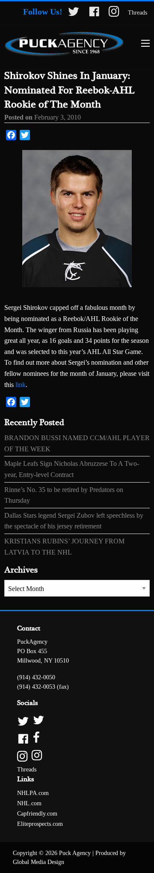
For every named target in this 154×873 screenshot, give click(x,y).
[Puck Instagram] (77, 756)
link (20, 384)
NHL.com (29, 803)
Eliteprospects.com (40, 824)
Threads (137, 12)
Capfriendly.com (37, 813)
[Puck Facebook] (77, 738)
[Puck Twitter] (77, 720)
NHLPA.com (33, 793)
